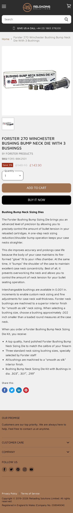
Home (5, 39)
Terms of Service (30, 493)
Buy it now (36, 200)
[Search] (66, 19)
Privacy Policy (9, 493)
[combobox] (31, 19)
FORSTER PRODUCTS (19, 153)
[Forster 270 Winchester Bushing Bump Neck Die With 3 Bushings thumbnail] (8, 124)
